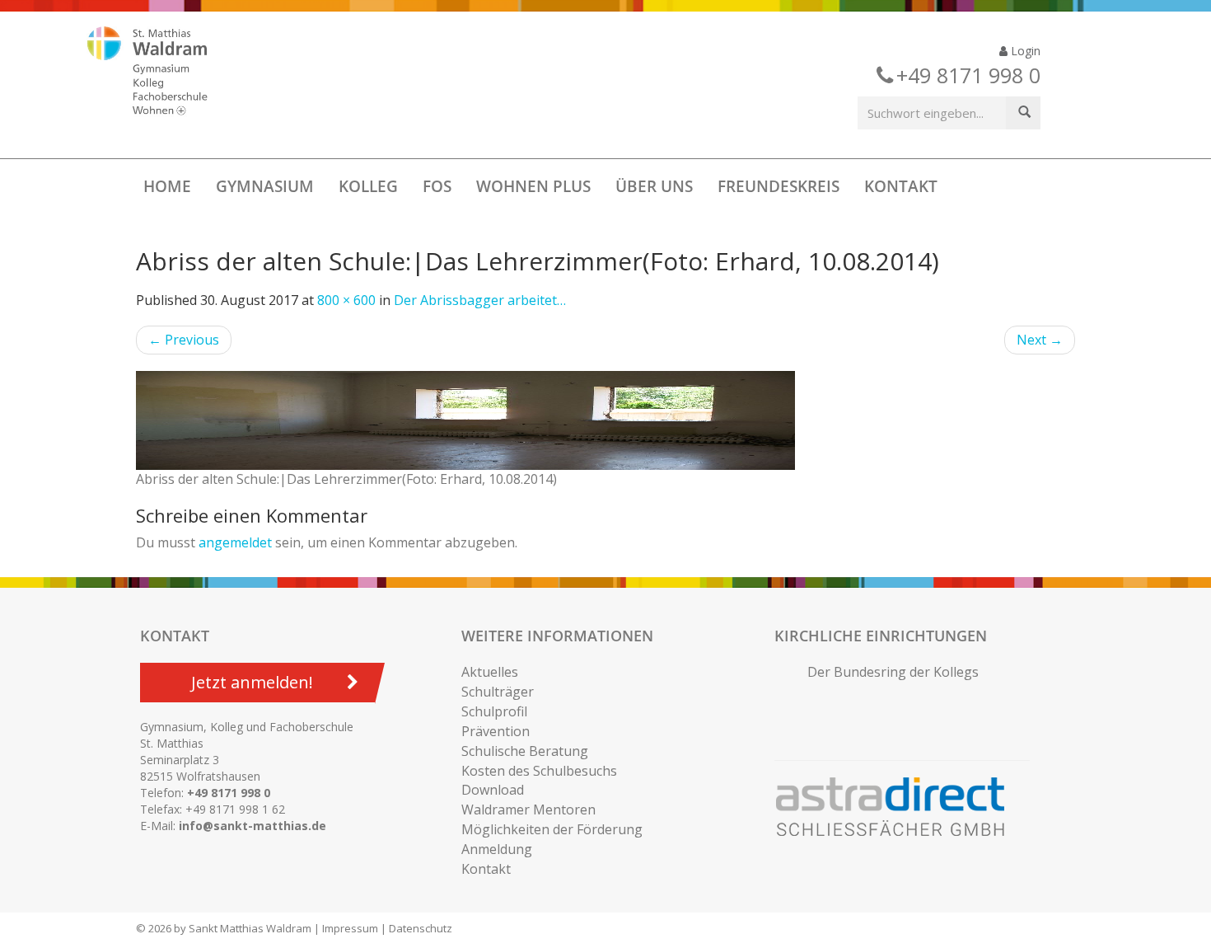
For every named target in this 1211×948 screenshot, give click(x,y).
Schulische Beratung (524, 751)
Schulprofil (494, 711)
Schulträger (497, 692)
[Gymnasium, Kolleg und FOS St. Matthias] (161, 72)
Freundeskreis (778, 186)
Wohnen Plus (533, 186)
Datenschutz (420, 928)
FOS (437, 186)
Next (1040, 340)
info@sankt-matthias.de (252, 825)
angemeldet (235, 542)
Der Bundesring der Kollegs (893, 672)
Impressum (350, 928)
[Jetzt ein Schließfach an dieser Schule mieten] (898, 807)
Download (492, 790)
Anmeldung (496, 849)
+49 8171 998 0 (228, 792)
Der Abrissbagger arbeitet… (480, 300)
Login (1024, 51)
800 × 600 (346, 300)
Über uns (654, 186)
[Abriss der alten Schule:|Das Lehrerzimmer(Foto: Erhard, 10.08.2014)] (605, 420)
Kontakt (900, 186)
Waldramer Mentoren (528, 809)
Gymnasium (265, 186)
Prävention (495, 731)
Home (167, 186)
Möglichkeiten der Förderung (552, 829)
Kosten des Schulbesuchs (539, 771)
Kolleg (368, 186)
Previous (183, 340)
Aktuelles (489, 672)
